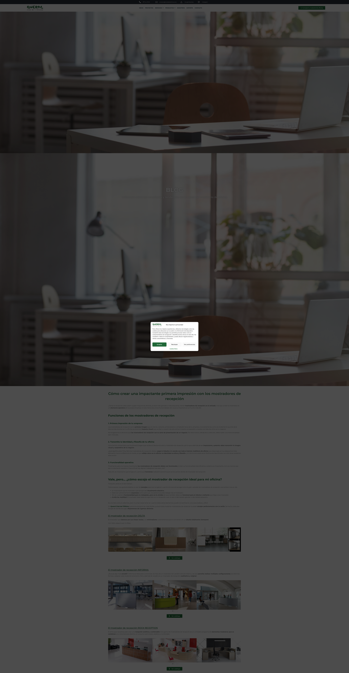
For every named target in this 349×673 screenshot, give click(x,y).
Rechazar (174, 344)
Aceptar (159, 344)
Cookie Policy (174, 348)
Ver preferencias (189, 344)
